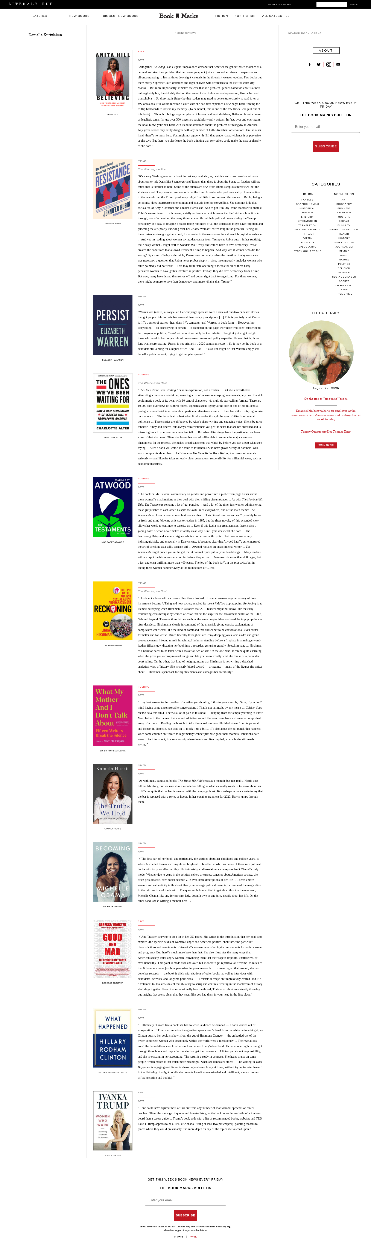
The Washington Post (152, 169)
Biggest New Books (120, 16)
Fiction (221, 16)
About (326, 50)
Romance (307, 243)
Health (344, 234)
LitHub (179, 1236)
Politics (344, 264)
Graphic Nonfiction (344, 230)
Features (39, 16)
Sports (344, 281)
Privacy (193, 1236)
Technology (344, 286)
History (344, 238)
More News (326, 445)
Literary (307, 217)
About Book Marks (279, 4)
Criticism (344, 213)
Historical (307, 209)
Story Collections (307, 251)
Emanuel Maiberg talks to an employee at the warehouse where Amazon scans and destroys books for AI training (325, 415)
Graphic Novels (307, 204)
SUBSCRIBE (326, 146)
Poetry (308, 238)
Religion (344, 268)
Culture (344, 217)
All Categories (276, 16)
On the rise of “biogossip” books (326, 398)
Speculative (307, 247)
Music (344, 256)
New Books (79, 16)
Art (344, 200)
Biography (344, 204)
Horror (307, 213)
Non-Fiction (245, 16)
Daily (326, 313)
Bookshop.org (223, 1227)
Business (344, 209)
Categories (326, 184)
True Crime (344, 294)
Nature (344, 260)
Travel (344, 290)
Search (354, 4)
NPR (141, 60)
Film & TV (344, 225)
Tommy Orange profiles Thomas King (326, 431)
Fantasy (307, 200)
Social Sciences (344, 277)
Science (344, 273)
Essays (344, 221)
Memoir (344, 251)
